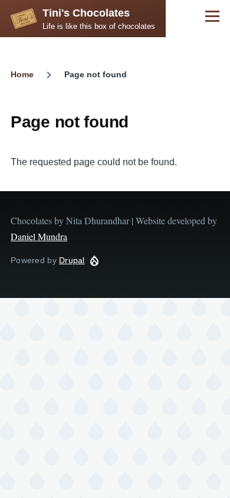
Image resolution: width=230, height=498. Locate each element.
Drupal (72, 260)
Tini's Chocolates (86, 13)
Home (22, 74)
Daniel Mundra (39, 236)
